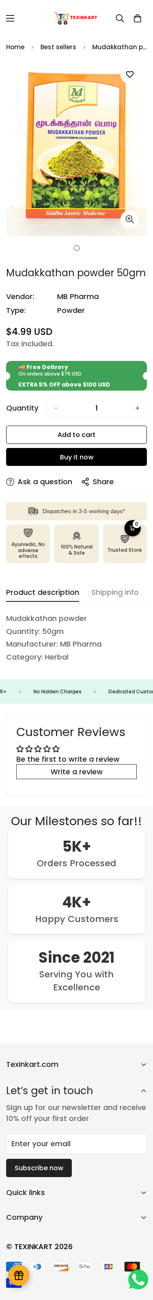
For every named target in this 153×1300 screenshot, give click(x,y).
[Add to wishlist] (129, 75)
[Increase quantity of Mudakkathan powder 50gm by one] (137, 408)
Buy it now (76, 457)
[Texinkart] (76, 18)
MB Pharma (78, 296)
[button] (137, 18)
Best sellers (58, 47)
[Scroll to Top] (138, 1257)
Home (15, 47)
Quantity (22, 408)
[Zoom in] (129, 219)
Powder (71, 310)
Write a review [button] (77, 772)
